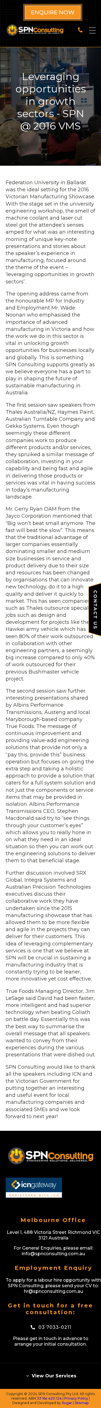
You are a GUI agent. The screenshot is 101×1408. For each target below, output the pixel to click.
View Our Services (53, 1376)
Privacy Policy (76, 1398)
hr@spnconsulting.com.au (53, 1291)
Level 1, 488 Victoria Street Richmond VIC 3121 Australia (53, 1235)
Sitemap (82, 1403)
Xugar (67, 1403)
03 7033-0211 (54, 1327)
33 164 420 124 (49, 1398)
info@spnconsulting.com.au (53, 1253)
